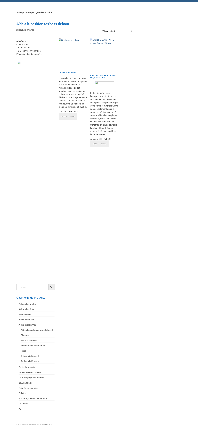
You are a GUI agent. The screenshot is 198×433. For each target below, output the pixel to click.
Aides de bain (25, 314)
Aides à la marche (27, 303)
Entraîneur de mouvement (33, 345)
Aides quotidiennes (27, 324)
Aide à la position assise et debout (37, 329)
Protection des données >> (29, 53)
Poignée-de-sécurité (28, 387)
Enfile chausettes (29, 340)
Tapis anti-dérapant (30, 361)
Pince (23, 350)
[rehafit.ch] (42, 8)
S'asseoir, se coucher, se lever (33, 398)
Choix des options (100, 144)
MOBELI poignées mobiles (31, 377)
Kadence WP (48, 425)
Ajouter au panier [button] (68, 116)
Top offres (23, 403)
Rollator (22, 393)
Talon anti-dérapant (30, 355)
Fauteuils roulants (27, 367)
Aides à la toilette (26, 309)
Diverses (25, 335)
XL (20, 408)
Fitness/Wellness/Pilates (30, 372)
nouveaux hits (25, 382)
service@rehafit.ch (32, 50)
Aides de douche (26, 319)
